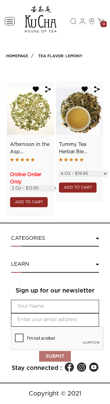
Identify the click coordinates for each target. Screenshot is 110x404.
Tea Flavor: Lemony (60, 56)
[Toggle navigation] (10, 21)
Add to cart (29, 202)
